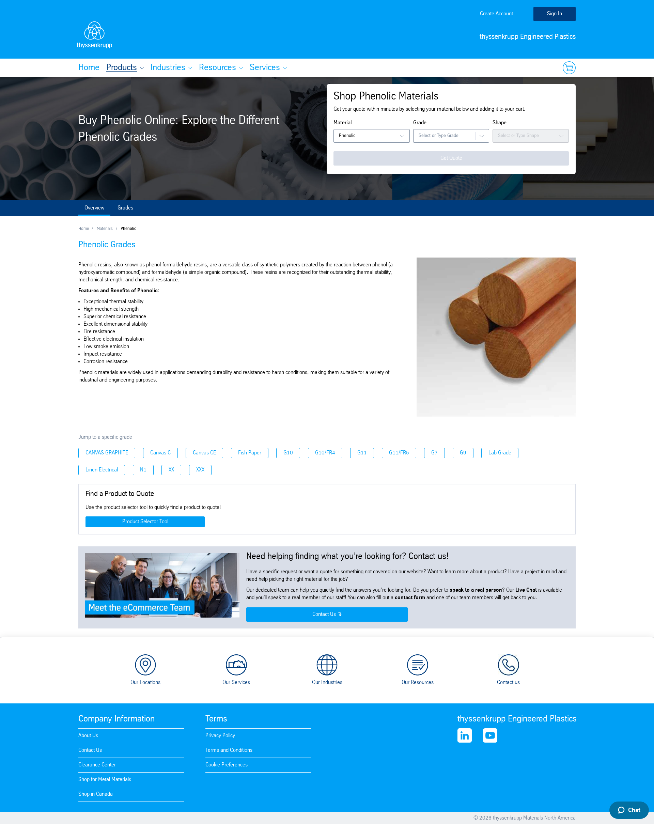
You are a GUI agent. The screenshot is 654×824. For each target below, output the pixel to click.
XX (171, 469)
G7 (434, 452)
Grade (419, 122)
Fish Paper (249, 452)
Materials (105, 229)
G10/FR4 (325, 452)
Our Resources (418, 682)
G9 (463, 452)
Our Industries (327, 682)
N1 (143, 469)
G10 (288, 452)
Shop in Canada (95, 794)
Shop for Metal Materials (104, 779)
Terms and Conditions (228, 750)
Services (265, 68)
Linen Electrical (101, 469)
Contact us (508, 682)
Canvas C (160, 452)
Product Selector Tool (145, 521)
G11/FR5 (399, 452)
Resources (217, 68)
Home (88, 68)
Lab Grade (499, 452)
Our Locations (145, 682)
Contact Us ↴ (327, 614)
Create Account (496, 13)
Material (342, 122)
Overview (94, 208)
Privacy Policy (220, 735)
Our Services (236, 682)
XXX (200, 469)
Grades (125, 208)
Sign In (554, 13)
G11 (362, 452)
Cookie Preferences (226, 764)
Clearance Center (97, 764)
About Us (88, 735)
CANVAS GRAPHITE (106, 452)
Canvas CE (204, 452)
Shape (500, 122)
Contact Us (90, 750)
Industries (168, 68)
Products (121, 68)
